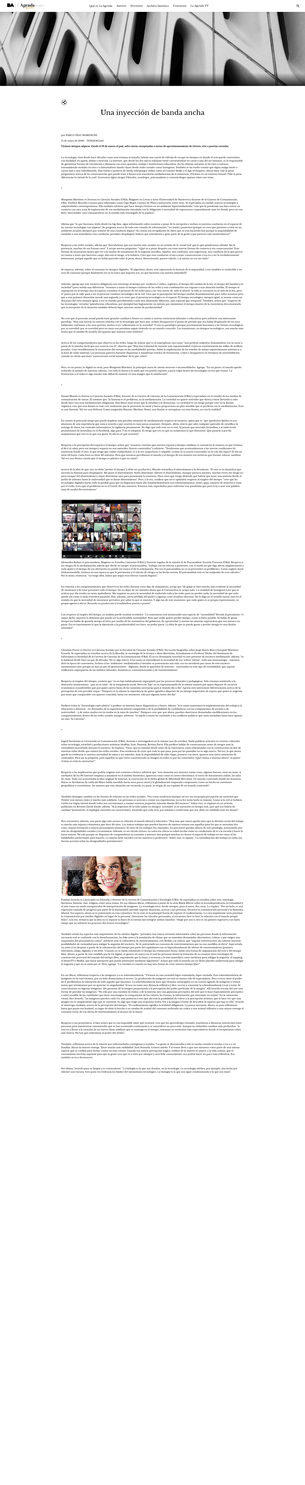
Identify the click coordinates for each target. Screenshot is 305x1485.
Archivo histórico (158, 5)
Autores (121, 5)
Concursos (180, 5)
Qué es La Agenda (100, 5)
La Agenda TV (199, 5)
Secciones (136, 5)
